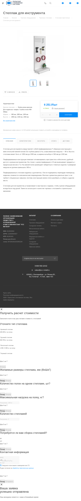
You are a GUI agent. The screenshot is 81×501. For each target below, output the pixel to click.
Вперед (3, 367)
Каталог (32, 215)
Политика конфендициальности (13, 295)
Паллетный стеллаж (7, 347)
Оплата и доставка (57, 220)
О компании (56, 215)
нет (1, 441)
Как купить (41, 141)
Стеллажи (32, 220)
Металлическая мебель (36, 228)
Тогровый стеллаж (6, 353)
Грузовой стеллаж (6, 339)
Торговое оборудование (36, 223)
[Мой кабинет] (55, 3)
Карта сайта (7, 293)
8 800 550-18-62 (41, 266)
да (1, 438)
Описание (9, 141)
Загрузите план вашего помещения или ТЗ (15, 465)
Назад (2, 380)
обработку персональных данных (23, 468)
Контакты (54, 225)
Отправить (9, 481)
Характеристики (25, 141)
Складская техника (35, 225)
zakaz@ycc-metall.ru (42, 270)
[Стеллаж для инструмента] (40, 53)
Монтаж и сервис (56, 223)
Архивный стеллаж (6, 331)
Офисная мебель (34, 247)
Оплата (54, 141)
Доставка (66, 141)
